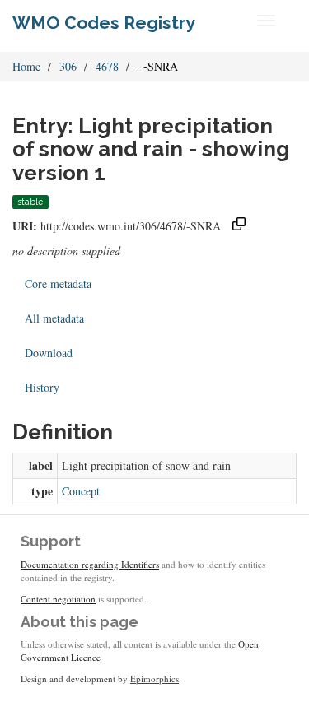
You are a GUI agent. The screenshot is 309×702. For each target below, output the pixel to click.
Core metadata (58, 283)
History (42, 387)
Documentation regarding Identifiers (90, 564)
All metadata (54, 318)
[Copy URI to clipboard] (239, 226)
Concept (81, 491)
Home (26, 66)
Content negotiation (58, 599)
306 (68, 66)
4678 (107, 66)
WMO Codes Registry (103, 22)
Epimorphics (154, 678)
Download (49, 352)
